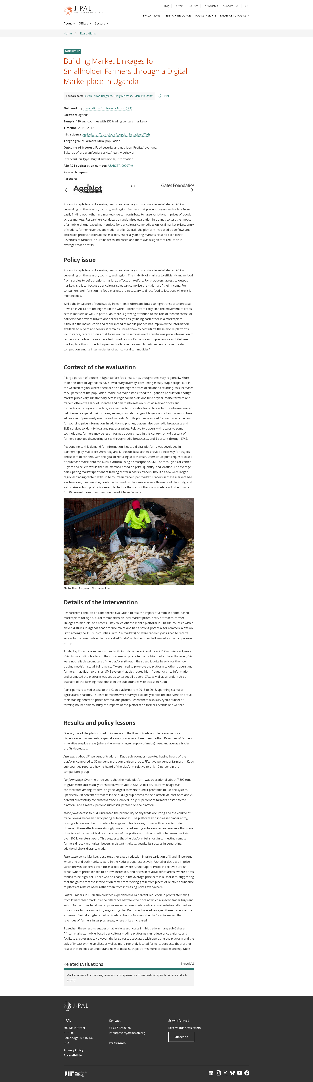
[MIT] (76, 1073)
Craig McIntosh (123, 96)
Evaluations (151, 15)
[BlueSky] (232, 1072)
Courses (193, 6)
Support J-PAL (231, 6)
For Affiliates (211, 6)
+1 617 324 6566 (120, 1028)
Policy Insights (205, 15)
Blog (166, 6)
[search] (246, 6)
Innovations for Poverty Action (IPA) (108, 108)
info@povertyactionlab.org (127, 1033)
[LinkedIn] (211, 1072)
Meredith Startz (143, 96)
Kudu (133, 186)
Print (165, 96)
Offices (83, 23)
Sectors (100, 23)
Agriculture (72, 51)
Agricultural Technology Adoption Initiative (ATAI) (116, 134)
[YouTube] (239, 1072)
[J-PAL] (83, 10)
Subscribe (181, 1037)
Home (68, 33)
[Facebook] (246, 1072)
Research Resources (178, 15)
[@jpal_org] (218, 1072)
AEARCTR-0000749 (120, 166)
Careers (178, 6)
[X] (225, 1073)
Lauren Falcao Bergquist (98, 96)
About (68, 23)
